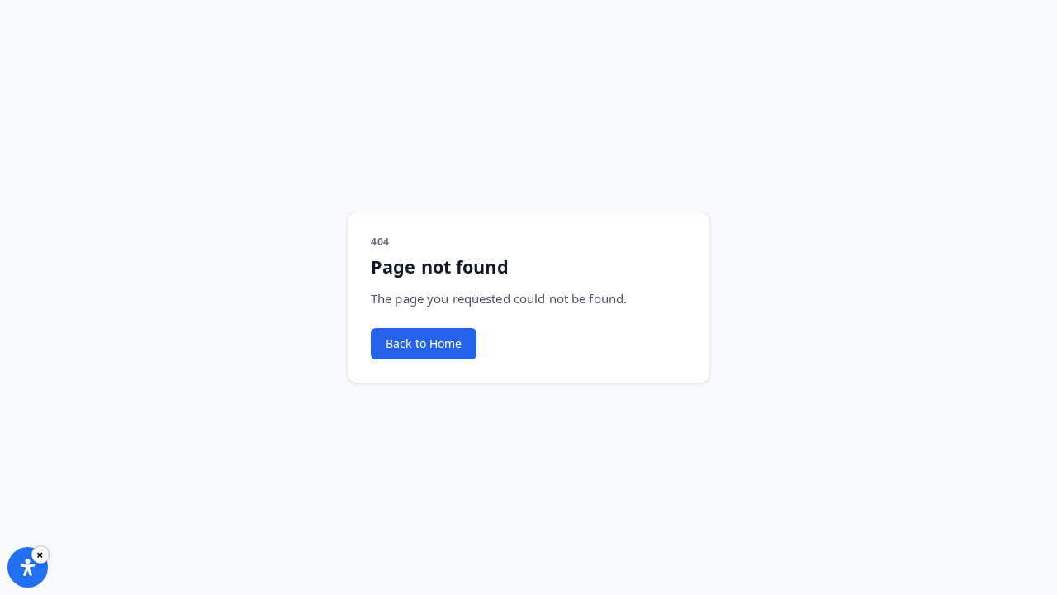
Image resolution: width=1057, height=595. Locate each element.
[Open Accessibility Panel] (27, 567)
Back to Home (424, 343)
